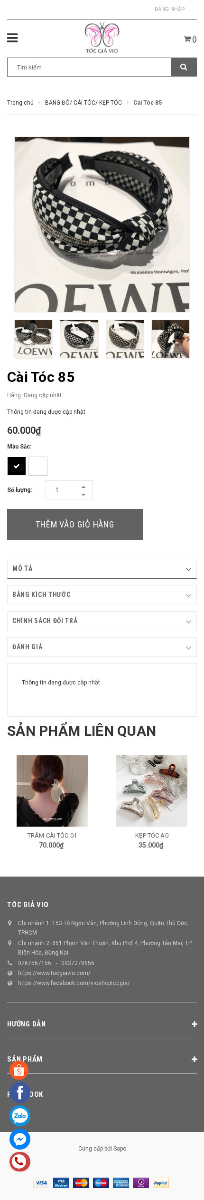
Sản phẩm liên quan (81, 730)
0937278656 (77, 963)
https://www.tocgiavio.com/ (54, 973)
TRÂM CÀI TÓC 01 (52, 835)
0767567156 (34, 963)
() (194, 39)
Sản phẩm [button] (25, 1059)
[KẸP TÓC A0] (152, 791)
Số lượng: (19, 490)
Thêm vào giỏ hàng (75, 524)
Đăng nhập (170, 9)
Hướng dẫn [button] (26, 1024)
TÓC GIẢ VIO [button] (27, 904)
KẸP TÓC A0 (151, 835)
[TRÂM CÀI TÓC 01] (52, 791)
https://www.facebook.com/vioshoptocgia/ (74, 983)
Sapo (119, 1148)
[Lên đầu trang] (172, 1180)
